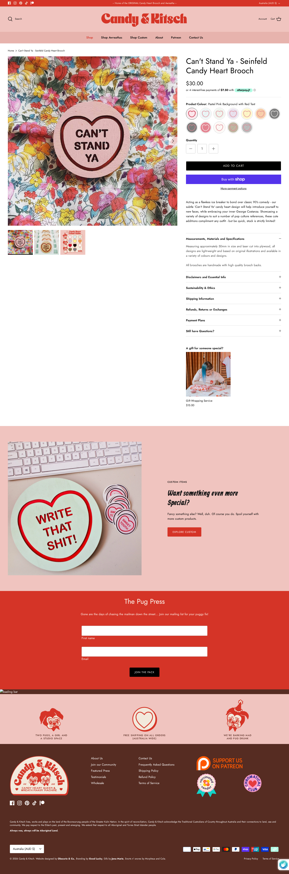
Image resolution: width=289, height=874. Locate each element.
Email (85, 659)
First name (88, 638)
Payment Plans (195, 320)
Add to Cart (233, 166)
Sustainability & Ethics (200, 288)
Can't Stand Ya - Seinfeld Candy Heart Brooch (41, 50)
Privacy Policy (251, 858)
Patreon (176, 37)
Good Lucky (95, 858)
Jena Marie (117, 858)
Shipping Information (200, 299)
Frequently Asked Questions (156, 764)
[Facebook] (9, 3)
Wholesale (97, 783)
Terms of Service (149, 783)
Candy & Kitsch (26, 858)
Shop (89, 37)
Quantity (191, 140)
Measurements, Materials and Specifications (215, 239)
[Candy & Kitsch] (144, 19)
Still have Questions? (200, 331)
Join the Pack (145, 672)
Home (11, 50)
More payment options (234, 188)
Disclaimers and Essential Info (206, 277)
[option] (92, 141)
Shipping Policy (148, 771)
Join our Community (103, 764)
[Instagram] (15, 3)
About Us (97, 758)
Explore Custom (184, 532)
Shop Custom (138, 37)
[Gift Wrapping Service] (208, 374)
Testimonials (98, 777)
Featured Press (100, 771)
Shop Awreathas (111, 37)
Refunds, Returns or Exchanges (206, 309)
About (159, 37)
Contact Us (196, 37)
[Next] (173, 141)
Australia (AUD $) (268, 3)
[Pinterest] (20, 3)
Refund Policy (147, 777)
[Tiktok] (26, 3)
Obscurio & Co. (66, 858)
